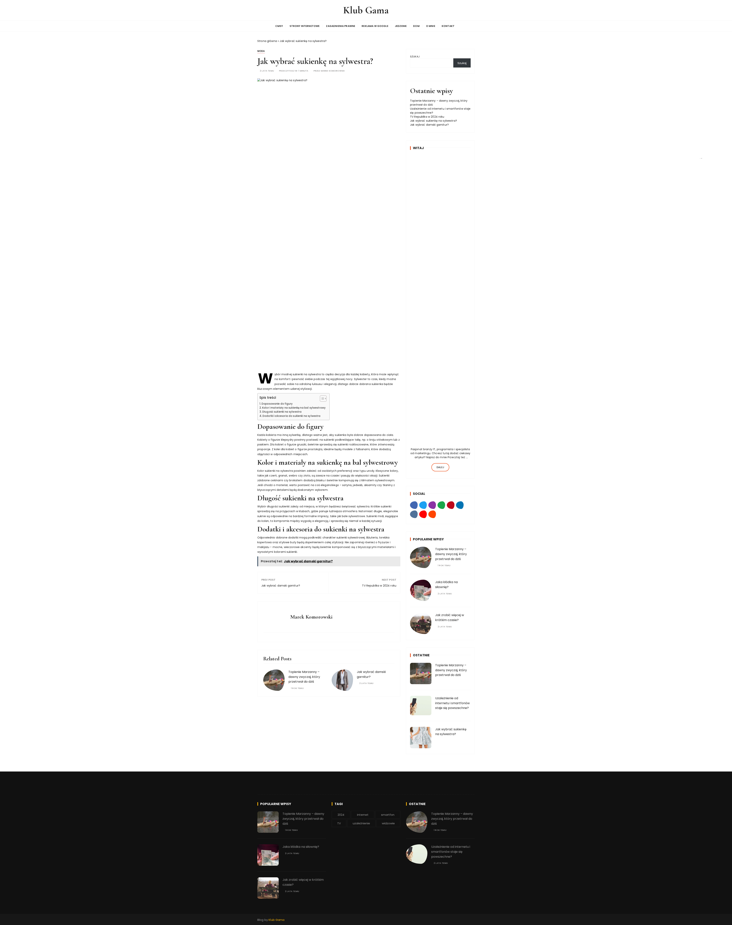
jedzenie (401, 26)
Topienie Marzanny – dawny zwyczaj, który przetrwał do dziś (304, 677)
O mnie (430, 26)
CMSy (279, 26)
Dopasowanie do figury (277, 404)
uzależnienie (361, 823)
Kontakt (448, 26)
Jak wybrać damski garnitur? (280, 585)
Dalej (440, 467)
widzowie (388, 823)
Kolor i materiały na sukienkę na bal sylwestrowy (294, 408)
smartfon (387, 815)
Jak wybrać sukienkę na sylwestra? (433, 121)
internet (362, 815)
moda (261, 51)
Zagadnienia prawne (340, 26)
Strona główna (267, 41)
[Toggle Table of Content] (321, 398)
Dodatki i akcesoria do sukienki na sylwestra (291, 416)
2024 (341, 815)
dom (416, 26)
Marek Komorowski (333, 71)
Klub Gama (365, 10)
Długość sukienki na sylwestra (282, 412)
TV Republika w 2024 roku (379, 585)
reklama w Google (375, 26)
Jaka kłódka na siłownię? (301, 847)
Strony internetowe (305, 26)
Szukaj (415, 56)
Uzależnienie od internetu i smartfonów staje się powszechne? (452, 703)
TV (339, 823)
